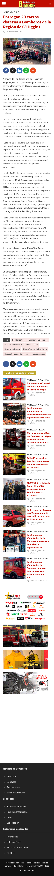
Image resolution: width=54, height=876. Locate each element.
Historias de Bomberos (18, 847)
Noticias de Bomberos (13, 344)
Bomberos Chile (19, 340)
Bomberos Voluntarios (38, 340)
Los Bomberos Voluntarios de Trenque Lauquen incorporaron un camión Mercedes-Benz (36, 570)
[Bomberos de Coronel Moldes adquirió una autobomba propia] (14, 389)
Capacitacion (13, 823)
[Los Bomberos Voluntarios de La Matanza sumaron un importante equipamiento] (14, 540)
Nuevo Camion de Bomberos (35, 349)
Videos (10, 817)
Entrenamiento (14, 842)
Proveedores (13, 787)
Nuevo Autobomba (12, 349)
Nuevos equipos (38, 354)
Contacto (11, 782)
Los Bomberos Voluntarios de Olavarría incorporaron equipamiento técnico (39, 413)
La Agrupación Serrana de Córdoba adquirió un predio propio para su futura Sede (39, 515)
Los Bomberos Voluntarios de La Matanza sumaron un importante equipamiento (38, 541)
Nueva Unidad (32, 344)
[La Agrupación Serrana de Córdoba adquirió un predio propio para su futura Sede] (14, 515)
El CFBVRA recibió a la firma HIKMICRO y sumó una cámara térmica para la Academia (38, 489)
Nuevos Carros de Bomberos (16, 354)
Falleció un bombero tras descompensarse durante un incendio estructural (38, 463)
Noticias (7, 12)
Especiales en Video (16, 806)
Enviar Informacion (16, 792)
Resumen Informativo (17, 812)
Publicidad (11, 776)
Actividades (12, 836)
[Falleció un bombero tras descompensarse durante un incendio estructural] (14, 463)
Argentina (43, 380)
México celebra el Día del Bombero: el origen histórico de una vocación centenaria (39, 438)
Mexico (41, 430)
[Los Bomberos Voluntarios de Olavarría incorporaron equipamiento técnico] (14, 414)
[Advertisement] (27, 724)
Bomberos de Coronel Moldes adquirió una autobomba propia (38, 386)
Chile (16, 12)
